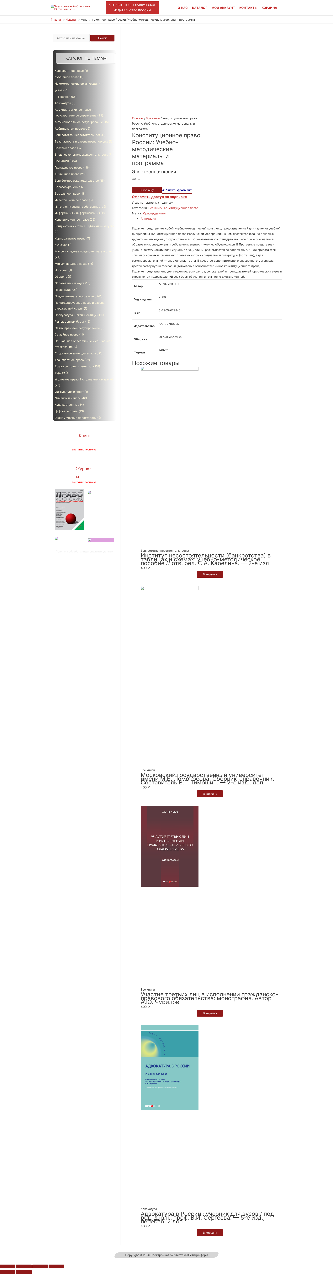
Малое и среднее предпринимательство (83, 251)
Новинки (64, 97)
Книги (85, 435)
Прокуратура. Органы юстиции (76, 315)
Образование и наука (69, 283)
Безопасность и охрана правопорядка (81, 141)
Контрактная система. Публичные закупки (84, 226)
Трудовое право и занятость (74, 366)
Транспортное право (69, 360)
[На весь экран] (40, 1266)
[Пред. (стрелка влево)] (7, 1272)
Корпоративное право (70, 238)
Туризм (60, 373)
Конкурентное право (69, 71)
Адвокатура (63, 103)
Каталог (199, 8)
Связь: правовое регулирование (77, 328)
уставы (60, 90)
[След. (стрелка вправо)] (24, 1272)
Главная (137, 118)
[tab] (211, 218)
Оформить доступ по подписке (159, 197)
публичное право (67, 77)
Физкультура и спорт (69, 392)
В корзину (147, 190)
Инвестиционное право (71, 200)
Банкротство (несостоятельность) (79, 135)
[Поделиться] (24, 1266)
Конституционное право (72, 219)
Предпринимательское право (75, 296)
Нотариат (61, 270)
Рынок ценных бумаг (69, 321)
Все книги (62, 161)
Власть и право (65, 148)
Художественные (67, 404)
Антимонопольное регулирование (79, 122)
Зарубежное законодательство (77, 180)
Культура (61, 245)
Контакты (248, 8)
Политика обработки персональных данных (84, 551)
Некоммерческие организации (76, 83)
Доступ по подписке (84, 450)
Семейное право (66, 334)
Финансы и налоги (68, 398)
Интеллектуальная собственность (79, 206)
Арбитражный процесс (71, 128)
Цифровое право (66, 411)
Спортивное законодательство (76, 353)
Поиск (102, 38)
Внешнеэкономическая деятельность (81, 154)
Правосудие (63, 290)
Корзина (269, 8)
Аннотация (148, 218)
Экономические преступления (76, 418)
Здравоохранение (67, 187)
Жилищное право (67, 174)
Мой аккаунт (223, 8)
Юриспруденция (154, 213)
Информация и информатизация (77, 213)
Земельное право (67, 193)
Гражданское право (68, 167)
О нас (183, 8)
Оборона (61, 276)
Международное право (71, 264)
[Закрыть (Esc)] (7, 1266)
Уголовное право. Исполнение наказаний (84, 379)
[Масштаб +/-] (56, 1266)
